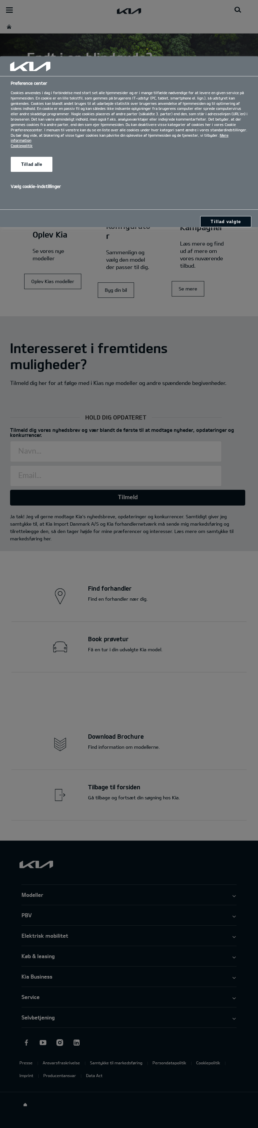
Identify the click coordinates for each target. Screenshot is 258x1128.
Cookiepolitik (22, 145)
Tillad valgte (226, 221)
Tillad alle (31, 164)
